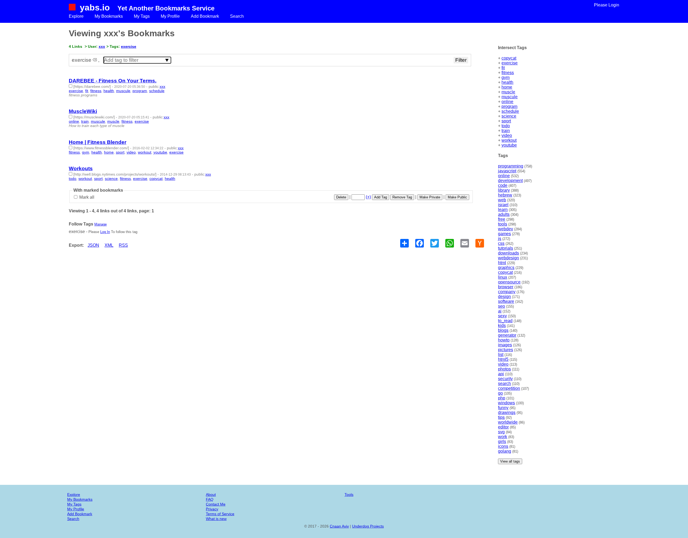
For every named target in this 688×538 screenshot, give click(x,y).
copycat (508, 58)
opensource (509, 282)
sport (506, 121)
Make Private (430, 197)
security (505, 378)
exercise (509, 63)
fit (503, 68)
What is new (216, 519)
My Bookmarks (109, 16)
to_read (505, 320)
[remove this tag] (95, 60)
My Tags (142, 16)
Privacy (212, 509)
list (500, 354)
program (509, 106)
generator (507, 335)
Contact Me (215, 504)
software (506, 301)
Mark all (86, 197)
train (505, 130)
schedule (510, 111)
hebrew (505, 195)
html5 (503, 359)
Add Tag (380, 197)
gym (505, 77)
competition (509, 388)
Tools (349, 494)
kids (502, 325)
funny (503, 407)
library (504, 190)
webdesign (508, 258)
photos (504, 369)
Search (237, 16)
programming (510, 166)
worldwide (508, 422)
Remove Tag (402, 197)
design (504, 296)
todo (505, 125)
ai (499, 311)
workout (509, 140)
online (507, 101)
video (506, 135)
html (502, 262)
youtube (509, 145)
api (501, 374)
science (508, 116)
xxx (102, 46)
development (510, 180)
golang (504, 451)
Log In (105, 232)
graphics (506, 267)
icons (503, 446)
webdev (505, 229)
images (505, 345)
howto (504, 340)
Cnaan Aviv (339, 526)
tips (501, 417)
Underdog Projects (368, 526)
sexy (502, 316)
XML (109, 245)
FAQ (209, 499)
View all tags (510, 461)
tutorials (505, 248)
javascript (507, 171)
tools (502, 224)
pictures (505, 349)
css (501, 243)
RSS (123, 245)
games (504, 233)
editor (503, 427)
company (506, 291)
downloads (508, 253)
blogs (503, 330)
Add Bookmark (205, 16)
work (502, 436)
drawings (506, 412)
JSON (93, 245)
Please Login (606, 5)
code (502, 185)
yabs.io (95, 7)
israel (503, 204)
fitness (507, 72)
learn (503, 209)
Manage (100, 224)
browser (505, 287)
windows (506, 403)
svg (501, 432)
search (504, 383)
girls (502, 441)
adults (504, 214)
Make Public (457, 197)
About (211, 494)
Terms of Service (220, 514)
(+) (368, 197)
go (500, 393)
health (507, 82)
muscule (509, 96)
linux (502, 277)
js (499, 238)
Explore (76, 16)
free (501, 219)
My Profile (170, 16)
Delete (341, 197)
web (502, 200)
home (506, 87)
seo (501, 306)
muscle (508, 92)
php (501, 398)
